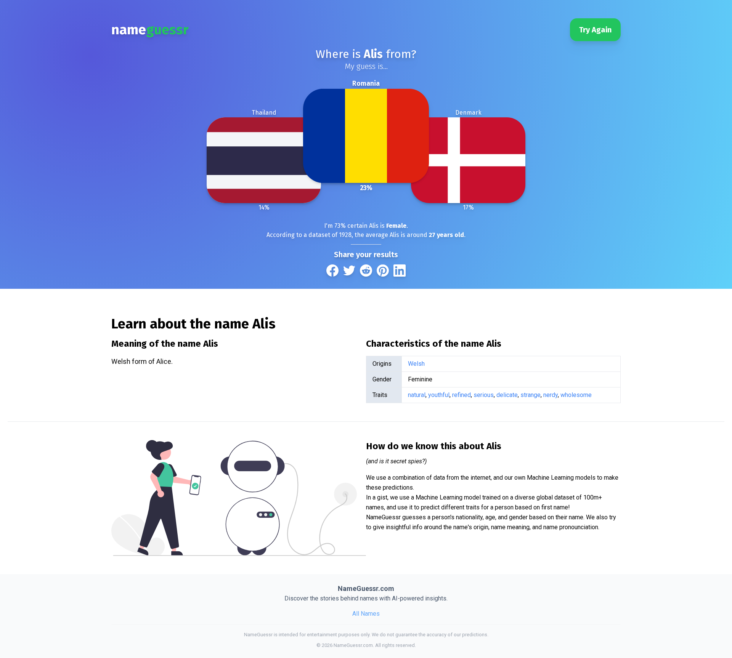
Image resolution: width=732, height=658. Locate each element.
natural (416, 395)
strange (530, 395)
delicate (507, 395)
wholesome (576, 395)
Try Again (595, 29)
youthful (438, 395)
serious (484, 395)
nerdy (550, 395)
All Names (366, 613)
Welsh (416, 363)
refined (461, 395)
